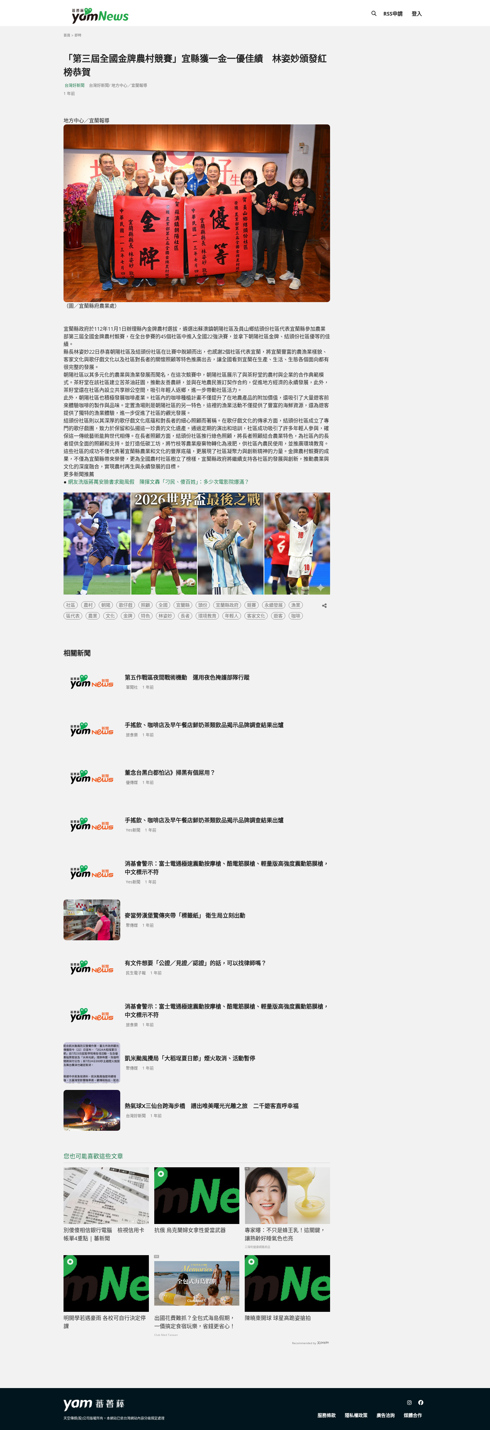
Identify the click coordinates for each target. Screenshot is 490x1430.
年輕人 (231, 616)
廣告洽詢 (386, 1415)
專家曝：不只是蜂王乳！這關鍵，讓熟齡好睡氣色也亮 (285, 1234)
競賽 (251, 605)
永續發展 (274, 605)
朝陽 (105, 605)
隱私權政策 (356, 1415)
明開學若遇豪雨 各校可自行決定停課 (105, 1322)
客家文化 (256, 616)
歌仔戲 (125, 605)
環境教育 (207, 616)
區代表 (73, 616)
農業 (92, 616)
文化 (110, 616)
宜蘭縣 (183, 605)
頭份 (202, 605)
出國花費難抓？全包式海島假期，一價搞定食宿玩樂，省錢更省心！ (194, 1322)
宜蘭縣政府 (227, 605)
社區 (70, 605)
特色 (145, 616)
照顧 (145, 605)
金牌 (127, 616)
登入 (417, 13)
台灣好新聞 (75, 85)
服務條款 (327, 1415)
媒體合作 (413, 1415)
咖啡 (295, 616)
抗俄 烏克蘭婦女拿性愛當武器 (190, 1230)
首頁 (67, 35)
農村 (88, 605)
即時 (78, 35)
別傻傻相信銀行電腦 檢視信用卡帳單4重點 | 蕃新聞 (104, 1234)
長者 (185, 616)
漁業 (295, 605)
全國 (163, 605)
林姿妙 (165, 616)
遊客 (278, 616)
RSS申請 (393, 13)
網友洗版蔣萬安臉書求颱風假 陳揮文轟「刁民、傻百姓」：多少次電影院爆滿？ (158, 481)
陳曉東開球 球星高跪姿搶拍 (278, 1318)
